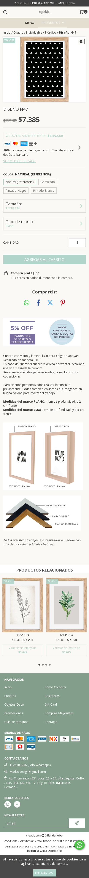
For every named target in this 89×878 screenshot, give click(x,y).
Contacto (50, 722)
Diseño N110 (66, 635)
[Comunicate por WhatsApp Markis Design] (79, 845)
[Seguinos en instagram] (7, 804)
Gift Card (50, 704)
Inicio (7, 32)
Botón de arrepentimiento (44, 850)
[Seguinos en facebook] (17, 804)
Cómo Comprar (55, 687)
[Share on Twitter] (50, 302)
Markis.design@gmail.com (28, 771)
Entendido (44, 873)
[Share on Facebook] (38, 302)
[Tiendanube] (45, 836)
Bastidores (52, 696)
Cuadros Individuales (27, 32)
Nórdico (50, 32)
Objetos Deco (14, 704)
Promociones (13, 713)
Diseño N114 (22, 635)
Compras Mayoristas (59, 713)
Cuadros (10, 696)
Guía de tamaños (16, 722)
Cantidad (11, 242)
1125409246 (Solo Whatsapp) (30, 765)
